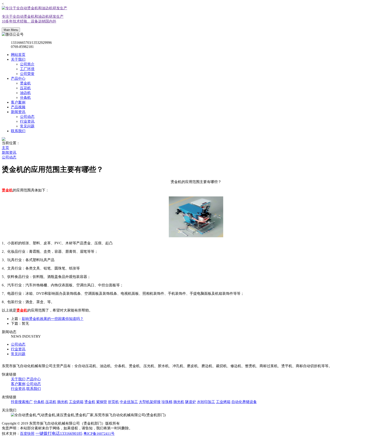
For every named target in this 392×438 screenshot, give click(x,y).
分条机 (25, 97)
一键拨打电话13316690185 (58, 433)
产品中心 (18, 78)
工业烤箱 (223, 402)
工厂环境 (27, 69)
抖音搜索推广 (22, 402)
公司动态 (27, 117)
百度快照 (27, 434)
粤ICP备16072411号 (99, 434)
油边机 (25, 93)
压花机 (25, 88)
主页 (5, 148)
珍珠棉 (167, 402)
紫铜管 (101, 402)
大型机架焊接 (150, 402)
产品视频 (18, 107)
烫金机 (25, 83)
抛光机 (62, 402)
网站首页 (18, 55)
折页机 (113, 402)
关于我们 (18, 59)
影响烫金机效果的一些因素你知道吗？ (52, 319)
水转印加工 (206, 402)
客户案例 (18, 102)
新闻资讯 (18, 112)
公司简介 (27, 64)
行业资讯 (27, 121)
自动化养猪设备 (244, 402)
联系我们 (18, 131)
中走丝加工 (129, 402)
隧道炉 (190, 402)
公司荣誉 (27, 74)
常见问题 (27, 126)
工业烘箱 (76, 402)
